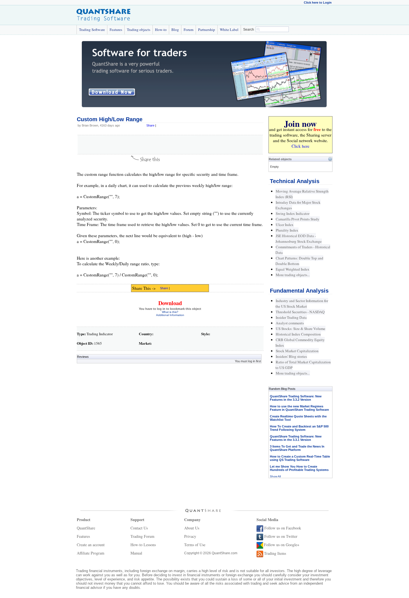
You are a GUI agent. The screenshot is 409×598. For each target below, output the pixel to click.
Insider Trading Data (291, 317)
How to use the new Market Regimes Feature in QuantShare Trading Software (299, 408)
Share (150, 125)
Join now (300, 123)
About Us (191, 528)
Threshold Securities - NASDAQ (300, 311)
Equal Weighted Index (292, 269)
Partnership (206, 29)
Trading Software (92, 29)
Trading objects (138, 29)
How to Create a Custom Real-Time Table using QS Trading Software (300, 458)
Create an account (91, 544)
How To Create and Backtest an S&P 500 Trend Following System (299, 428)
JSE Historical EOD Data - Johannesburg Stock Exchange (298, 238)
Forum (188, 29)
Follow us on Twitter (280, 536)
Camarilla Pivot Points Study (297, 219)
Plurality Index (287, 230)
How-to (161, 29)
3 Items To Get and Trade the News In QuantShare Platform (297, 448)
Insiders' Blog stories (291, 356)
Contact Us (139, 528)
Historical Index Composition (298, 334)
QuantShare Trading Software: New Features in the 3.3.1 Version (296, 438)
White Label (229, 29)
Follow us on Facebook (282, 528)
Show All (275, 476)
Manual (136, 553)
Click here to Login (318, 2)
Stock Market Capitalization (297, 350)
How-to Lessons (143, 544)
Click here (300, 146)
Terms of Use (194, 544)
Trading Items (275, 553)
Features (116, 29)
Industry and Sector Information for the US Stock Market (301, 303)
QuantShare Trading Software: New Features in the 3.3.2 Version (296, 398)
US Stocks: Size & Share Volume (300, 328)
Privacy (190, 536)
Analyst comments (290, 322)
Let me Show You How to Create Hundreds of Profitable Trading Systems (299, 468)
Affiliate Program (90, 553)
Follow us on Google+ (281, 544)
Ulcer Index (285, 224)
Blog (175, 29)
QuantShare (86, 528)
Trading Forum (142, 536)
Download (170, 303)
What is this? (170, 311)
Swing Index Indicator (292, 213)
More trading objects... (293, 274)
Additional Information (170, 315)
